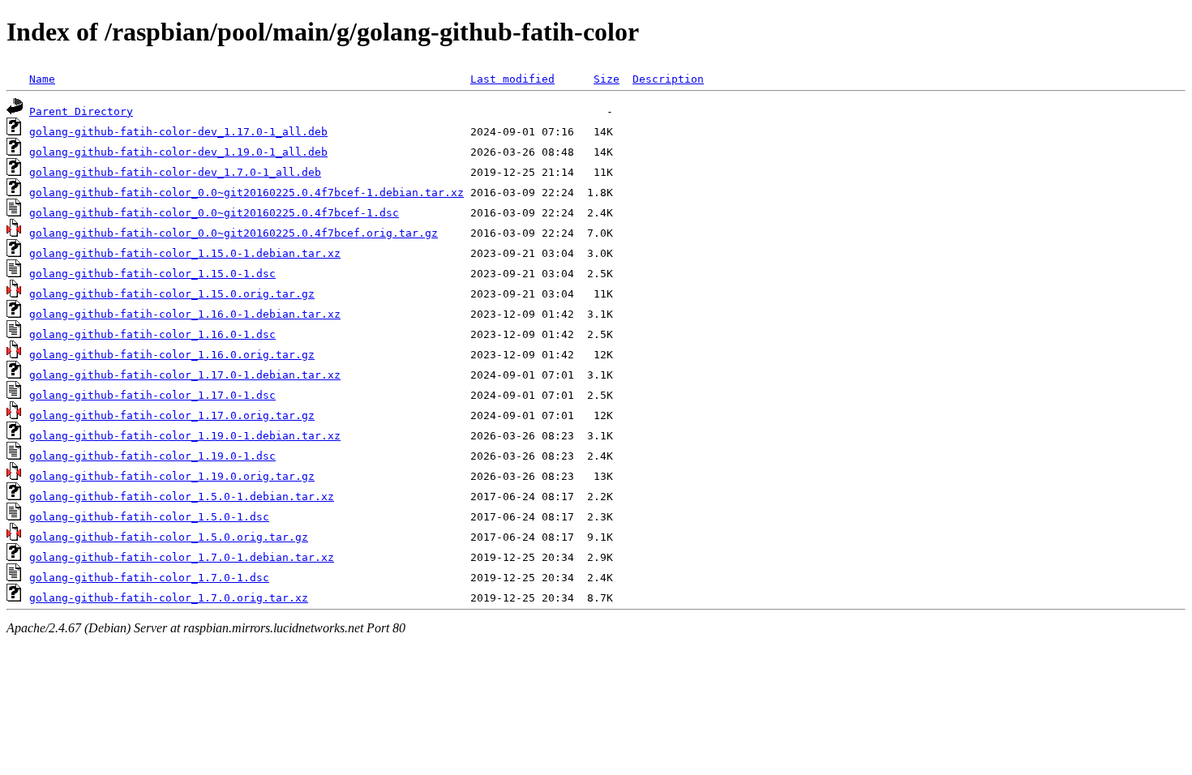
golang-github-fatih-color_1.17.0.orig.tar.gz (172, 415)
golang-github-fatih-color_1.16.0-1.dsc (152, 334)
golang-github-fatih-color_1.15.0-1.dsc (152, 274)
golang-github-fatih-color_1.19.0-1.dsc (152, 456)
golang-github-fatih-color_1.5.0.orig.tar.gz (168, 537)
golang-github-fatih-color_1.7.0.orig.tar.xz (168, 598)
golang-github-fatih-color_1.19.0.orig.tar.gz (172, 476)
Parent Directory (81, 111)
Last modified (512, 79)
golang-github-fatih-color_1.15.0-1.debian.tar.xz (185, 253)
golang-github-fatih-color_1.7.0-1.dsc (149, 578)
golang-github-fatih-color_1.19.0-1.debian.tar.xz (185, 436)
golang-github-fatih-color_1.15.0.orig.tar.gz (172, 294)
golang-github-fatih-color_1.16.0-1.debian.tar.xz (185, 314)
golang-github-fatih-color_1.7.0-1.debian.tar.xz (181, 557)
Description (668, 79)
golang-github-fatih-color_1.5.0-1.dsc (149, 517)
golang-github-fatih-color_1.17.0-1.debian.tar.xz (185, 375)
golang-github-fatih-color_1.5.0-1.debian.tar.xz (181, 496)
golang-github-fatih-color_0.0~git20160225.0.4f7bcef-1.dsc (214, 213)
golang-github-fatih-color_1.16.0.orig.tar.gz (172, 355)
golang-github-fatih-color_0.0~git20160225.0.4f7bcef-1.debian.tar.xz (246, 192)
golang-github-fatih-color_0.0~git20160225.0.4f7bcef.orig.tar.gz (233, 233)
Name (42, 79)
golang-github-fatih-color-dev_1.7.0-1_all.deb (175, 172)
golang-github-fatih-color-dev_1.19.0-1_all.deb (178, 152)
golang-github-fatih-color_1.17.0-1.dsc (152, 395)
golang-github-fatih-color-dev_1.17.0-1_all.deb (178, 132)
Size (607, 79)
